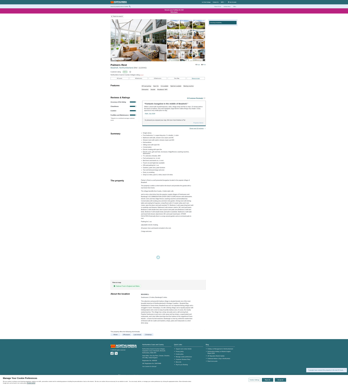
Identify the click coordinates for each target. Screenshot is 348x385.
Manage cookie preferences (184, 356)
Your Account (232, 2)
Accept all (280, 379)
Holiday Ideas (227, 6)
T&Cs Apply (174, 12)
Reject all (267, 379)
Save (198, 64)
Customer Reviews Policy (183, 359)
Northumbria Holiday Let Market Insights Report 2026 (219, 352)
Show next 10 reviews (196, 128)
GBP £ (222, 2)
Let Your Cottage (206, 2)
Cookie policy (179, 354)
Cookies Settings (254, 379)
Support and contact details (183, 349)
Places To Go (217, 6)
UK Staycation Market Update (216, 356)
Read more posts (212, 361)
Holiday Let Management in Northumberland (220, 349)
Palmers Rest (119, 65)
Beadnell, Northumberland (129, 68)
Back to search (118, 16)
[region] (174, 380)
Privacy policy (180, 351)
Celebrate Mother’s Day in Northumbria (219, 358)
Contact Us (216, 2)
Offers (234, 6)
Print (204, 64)
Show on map (196, 78)
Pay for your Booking (182, 364)
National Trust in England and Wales (128, 286)
